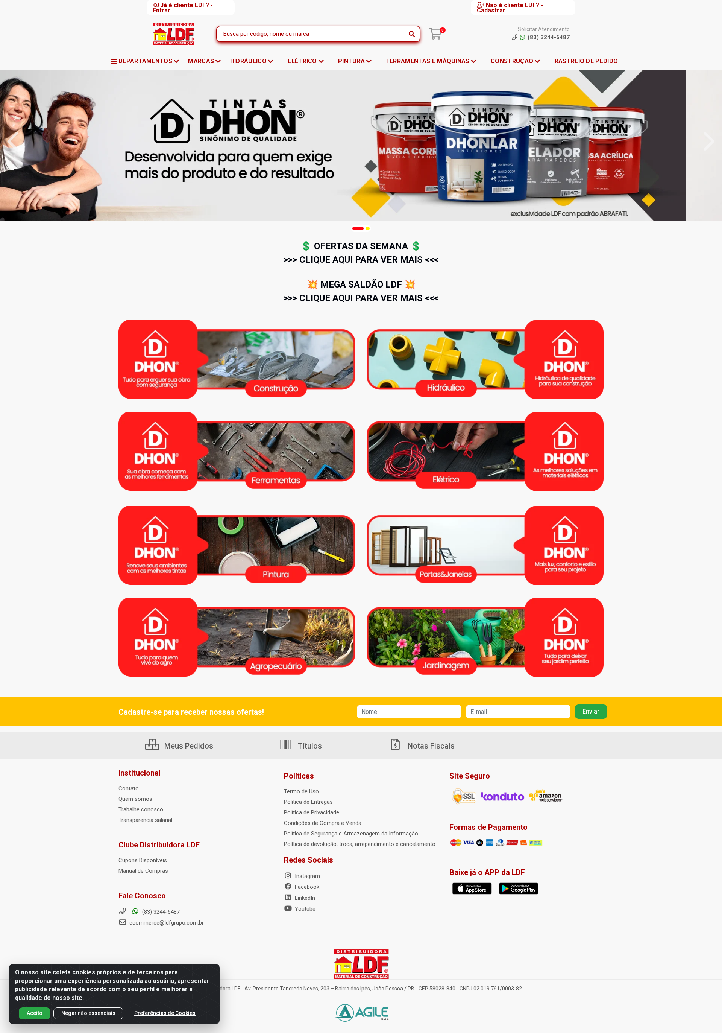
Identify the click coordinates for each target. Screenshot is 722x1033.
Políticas (299, 775)
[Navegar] (13, 141)
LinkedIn (304, 898)
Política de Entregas (308, 802)
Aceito (34, 1013)
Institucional (139, 772)
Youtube (304, 908)
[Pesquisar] (412, 33)
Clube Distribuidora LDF (159, 844)
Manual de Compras (143, 870)
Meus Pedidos (187, 745)
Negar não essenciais (88, 1013)
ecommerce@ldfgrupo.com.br (166, 922)
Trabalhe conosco (140, 809)
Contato (128, 788)
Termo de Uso (301, 791)
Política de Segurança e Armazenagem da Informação (351, 833)
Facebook (306, 887)
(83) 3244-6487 (160, 911)
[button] (358, 228)
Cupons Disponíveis (142, 860)
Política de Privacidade (311, 812)
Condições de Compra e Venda (322, 823)
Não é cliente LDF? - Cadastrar (510, 7)
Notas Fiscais (430, 745)
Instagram (306, 876)
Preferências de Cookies (165, 1013)
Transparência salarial (145, 820)
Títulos (309, 745)
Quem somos (135, 799)
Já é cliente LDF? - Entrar (183, 7)
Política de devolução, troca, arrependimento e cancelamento (359, 844)
